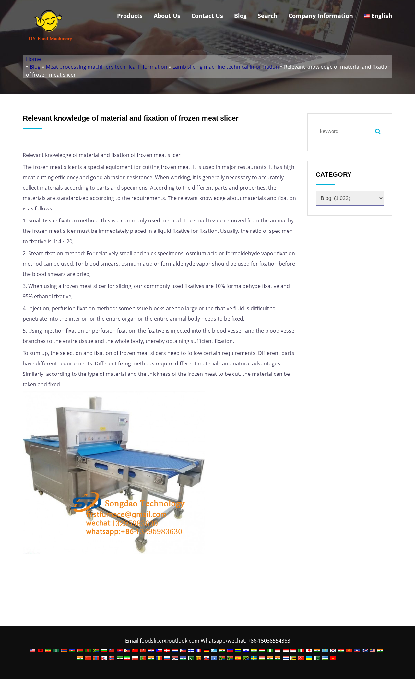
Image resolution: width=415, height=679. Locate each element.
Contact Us (207, 15)
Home (33, 59)
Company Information (321, 15)
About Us (167, 15)
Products (130, 15)
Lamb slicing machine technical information (225, 66)
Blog (240, 15)
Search (268, 15)
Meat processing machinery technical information (106, 66)
